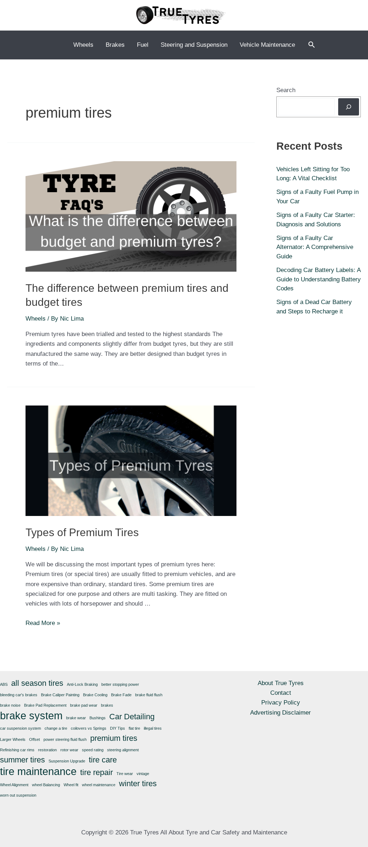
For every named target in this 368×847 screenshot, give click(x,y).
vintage (143, 773)
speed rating (93, 750)
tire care (103, 759)
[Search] (348, 107)
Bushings (97, 718)
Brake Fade (121, 695)
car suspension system (20, 728)
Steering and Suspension (194, 44)
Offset (34, 739)
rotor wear (69, 750)
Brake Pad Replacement (45, 705)
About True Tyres (281, 683)
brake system (31, 715)
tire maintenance (38, 771)
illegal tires (153, 728)
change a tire (56, 728)
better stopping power (120, 684)
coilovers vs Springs (88, 728)
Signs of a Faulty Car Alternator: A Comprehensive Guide (314, 247)
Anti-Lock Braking (82, 684)
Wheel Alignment (14, 785)
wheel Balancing (46, 785)
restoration (47, 750)
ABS (4, 684)
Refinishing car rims (17, 750)
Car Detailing (132, 716)
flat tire (134, 728)
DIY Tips (117, 728)
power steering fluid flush (65, 739)
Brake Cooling (95, 695)
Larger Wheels (13, 739)
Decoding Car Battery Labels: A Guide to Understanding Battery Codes (318, 279)
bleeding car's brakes (18, 695)
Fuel (142, 44)
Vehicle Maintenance (267, 44)
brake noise (10, 705)
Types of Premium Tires (82, 532)
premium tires (113, 738)
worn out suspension (18, 795)
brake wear (76, 718)
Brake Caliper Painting (60, 695)
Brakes (115, 44)
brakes (107, 705)
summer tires (22, 759)
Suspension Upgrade (67, 761)
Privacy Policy (280, 702)
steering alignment (123, 750)
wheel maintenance (98, 785)
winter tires (138, 783)
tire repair (96, 772)
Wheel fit (71, 785)
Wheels (83, 44)
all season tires (37, 683)
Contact (280, 692)
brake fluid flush (148, 695)
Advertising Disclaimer (280, 712)
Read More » (43, 623)
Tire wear (124, 773)
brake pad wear (83, 705)
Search (285, 90)
